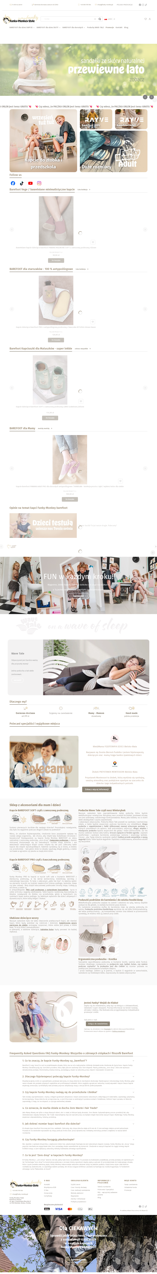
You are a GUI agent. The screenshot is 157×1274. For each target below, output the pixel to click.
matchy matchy (43, 428)
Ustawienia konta (130, 1187)
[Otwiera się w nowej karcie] (13, 183)
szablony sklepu (126, 1210)
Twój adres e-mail (90, 1020)
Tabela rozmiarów (104, 1187)
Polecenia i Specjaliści (106, 1190)
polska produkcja (131, 716)
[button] (100, 19)
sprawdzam (78, 1259)
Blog (99, 1198)
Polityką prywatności (118, 1031)
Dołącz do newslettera (97, 1024)
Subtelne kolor (47, 929)
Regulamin (107, 1029)
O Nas (46, 1190)
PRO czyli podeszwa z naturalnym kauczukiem (47, 890)
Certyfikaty (48, 1196)
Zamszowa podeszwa (59, 840)
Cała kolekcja (82, 190)
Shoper (144, 1210)
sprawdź (78, 596)
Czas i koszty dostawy (79, 1187)
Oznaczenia (48, 1193)
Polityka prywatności (78, 1202)
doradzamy (96, 716)
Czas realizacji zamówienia (80, 1190)
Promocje (127, 1190)
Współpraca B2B (50, 1187)
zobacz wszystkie (81, 349)
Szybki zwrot (75, 1185)
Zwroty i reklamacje (78, 1199)
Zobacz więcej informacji (97, 789)
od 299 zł (25, 716)
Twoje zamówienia (130, 1185)
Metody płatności (77, 1193)
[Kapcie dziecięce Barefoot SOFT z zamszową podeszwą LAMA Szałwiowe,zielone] (50, 380)
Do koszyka (56, 260)
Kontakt (47, 1185)
